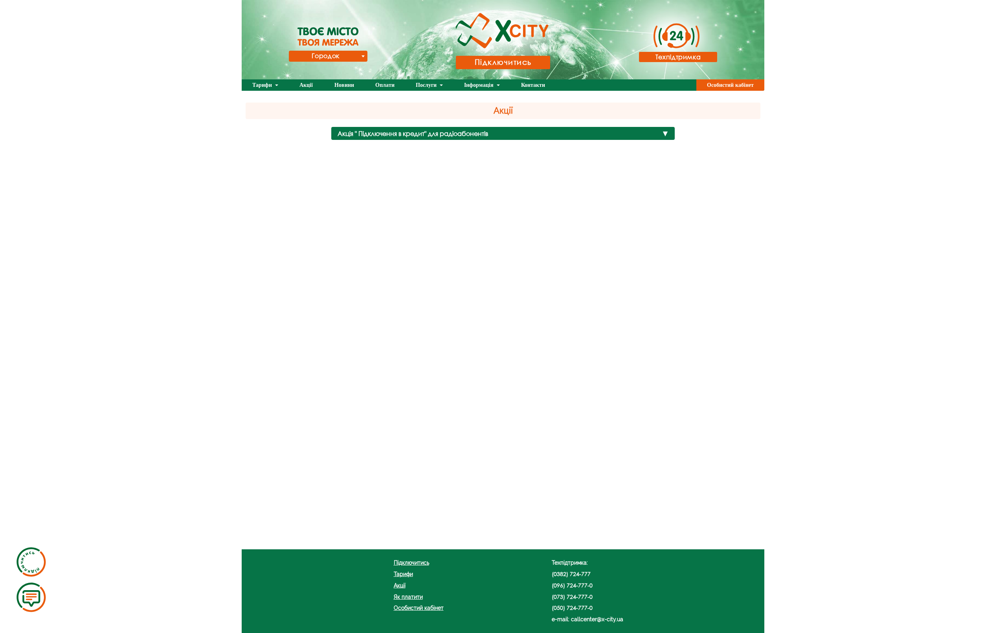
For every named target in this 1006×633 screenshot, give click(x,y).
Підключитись (503, 61)
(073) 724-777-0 (572, 596)
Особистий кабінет (730, 85)
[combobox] (328, 56)
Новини (344, 85)
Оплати (385, 85)
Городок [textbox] (325, 55)
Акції (306, 85)
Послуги (427, 85)
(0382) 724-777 (571, 574)
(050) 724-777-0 (572, 607)
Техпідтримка (678, 57)
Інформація (479, 85)
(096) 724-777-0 (572, 585)
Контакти (533, 85)
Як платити (408, 596)
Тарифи (263, 85)
